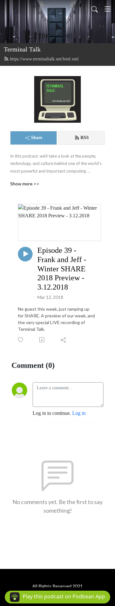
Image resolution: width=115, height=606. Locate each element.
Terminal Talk (22, 49)
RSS (84, 137)
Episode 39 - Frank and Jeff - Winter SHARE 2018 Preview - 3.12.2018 (61, 268)
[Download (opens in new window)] (42, 340)
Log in (79, 413)
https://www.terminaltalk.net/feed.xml (44, 59)
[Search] (94, 9)
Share (36, 137)
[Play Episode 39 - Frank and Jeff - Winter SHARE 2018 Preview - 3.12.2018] (25, 254)
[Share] (63, 339)
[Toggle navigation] (107, 9)
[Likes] (21, 340)
